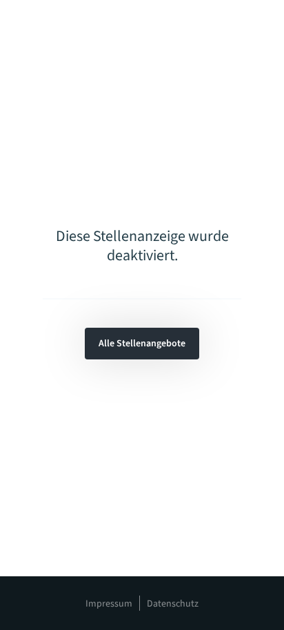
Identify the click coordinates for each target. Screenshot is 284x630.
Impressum (108, 604)
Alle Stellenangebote (142, 343)
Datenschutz (173, 604)
